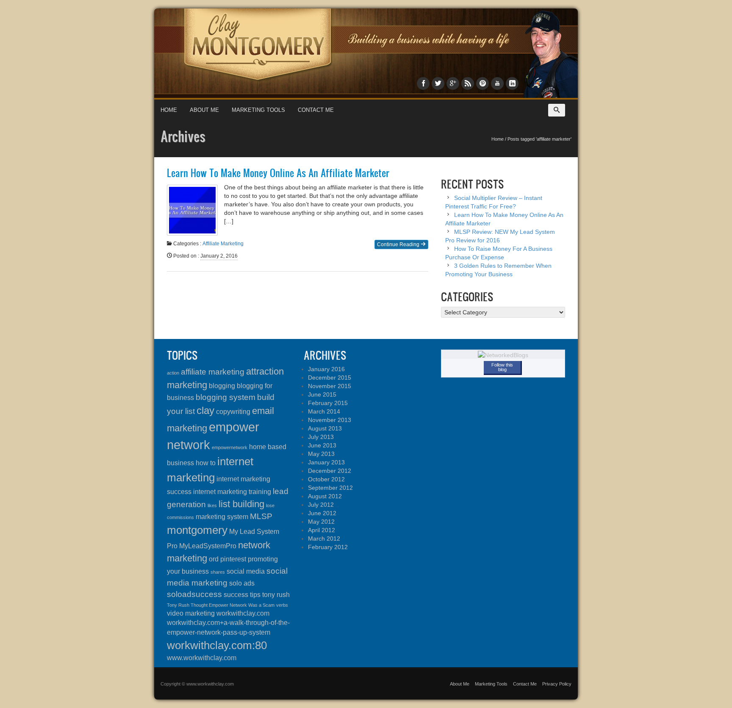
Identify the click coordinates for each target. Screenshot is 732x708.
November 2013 (329, 419)
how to (206, 462)
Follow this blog (502, 367)
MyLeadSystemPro (207, 546)
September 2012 (330, 487)
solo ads (242, 583)
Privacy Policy (556, 683)
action (173, 372)
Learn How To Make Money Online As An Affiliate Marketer (278, 173)
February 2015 (328, 403)
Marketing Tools (258, 110)
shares (218, 572)
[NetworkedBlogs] (503, 354)
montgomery (197, 530)
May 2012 (321, 521)
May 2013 (321, 453)
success (236, 594)
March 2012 (324, 538)
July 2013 (321, 436)
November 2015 (329, 386)
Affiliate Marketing (223, 244)
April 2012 (321, 530)
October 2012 (326, 479)
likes (212, 505)
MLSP (261, 516)
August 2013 (325, 428)
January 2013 (326, 462)
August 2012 (325, 496)
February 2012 (328, 547)
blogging (222, 385)
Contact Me (316, 110)
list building (241, 504)
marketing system (222, 516)
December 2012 (329, 470)
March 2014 (324, 411)
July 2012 (321, 504)
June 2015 (322, 394)
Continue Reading (399, 244)
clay (205, 410)
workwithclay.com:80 (217, 645)
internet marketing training (232, 491)
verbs (282, 605)
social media (246, 571)
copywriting (233, 411)
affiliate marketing (212, 371)
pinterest (233, 559)
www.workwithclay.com (201, 657)
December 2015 (329, 377)
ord (214, 559)
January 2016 (326, 369)
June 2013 (322, 445)
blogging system (225, 397)
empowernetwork (229, 447)
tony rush (276, 594)
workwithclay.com (242, 613)
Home (169, 110)
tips (255, 594)
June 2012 (322, 513)
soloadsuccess (194, 594)
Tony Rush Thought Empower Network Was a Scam (220, 605)
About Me (204, 110)
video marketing (191, 613)
